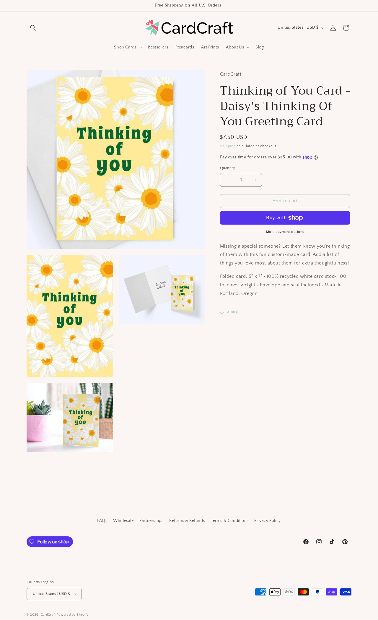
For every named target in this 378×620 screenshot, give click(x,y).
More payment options (285, 232)
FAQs (102, 520)
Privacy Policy (267, 520)
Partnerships (151, 520)
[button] (33, 27)
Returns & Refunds (187, 520)
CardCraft (48, 614)
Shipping (228, 146)
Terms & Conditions (230, 520)
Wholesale (123, 520)
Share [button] (232, 311)
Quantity (227, 168)
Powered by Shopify (73, 614)
